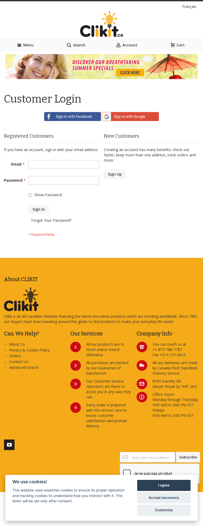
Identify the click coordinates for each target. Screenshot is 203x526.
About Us (17, 344)
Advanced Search (24, 367)
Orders (15, 355)
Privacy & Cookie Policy (29, 350)
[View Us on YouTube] (9, 443)
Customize (164, 510)
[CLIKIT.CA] (102, 24)
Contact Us (18, 361)
